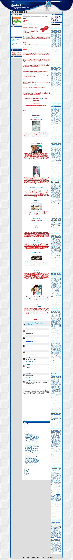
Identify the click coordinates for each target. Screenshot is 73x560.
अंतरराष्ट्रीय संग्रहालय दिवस (54, 162)
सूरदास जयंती (56, 525)
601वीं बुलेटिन (55, 153)
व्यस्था (57, 485)
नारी (55, 316)
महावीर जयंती (55, 395)
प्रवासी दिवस (52, 344)
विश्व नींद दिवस (59, 467)
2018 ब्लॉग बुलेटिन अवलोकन (56, 105)
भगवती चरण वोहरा (58, 378)
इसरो (59, 196)
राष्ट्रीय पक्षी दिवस (57, 431)
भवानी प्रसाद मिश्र (57, 379)
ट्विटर (56, 282)
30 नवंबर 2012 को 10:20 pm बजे (29, 341)
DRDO (60, 547)
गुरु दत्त (53, 245)
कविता (56, 218)
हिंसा (57, 544)
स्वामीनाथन (59, 533)
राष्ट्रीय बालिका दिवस (58, 432)
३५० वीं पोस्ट (55, 149)
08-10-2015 (57, 51)
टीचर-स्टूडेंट (58, 280)
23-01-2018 (56, 114)
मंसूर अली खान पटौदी (53, 387)
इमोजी (51, 195)
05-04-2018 (55, 40)
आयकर (56, 191)
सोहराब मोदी (57, 528)
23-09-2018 (59, 117)
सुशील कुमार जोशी (58, 524)
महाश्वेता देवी (52, 396)
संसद (60, 504)
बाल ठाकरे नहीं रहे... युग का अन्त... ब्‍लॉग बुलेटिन (31, 448)
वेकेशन (59, 483)
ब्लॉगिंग (54, 377)
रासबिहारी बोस (56, 435)
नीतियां (55, 318)
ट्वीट (58, 282)
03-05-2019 (53, 35)
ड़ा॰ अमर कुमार (53, 284)
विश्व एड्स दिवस (37, 323)
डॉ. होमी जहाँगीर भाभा (57, 291)
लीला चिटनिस (54, 444)
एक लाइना (60, 201)
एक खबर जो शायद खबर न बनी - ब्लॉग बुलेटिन (31, 459)
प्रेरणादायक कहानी (57, 346)
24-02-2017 (55, 120)
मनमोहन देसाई (59, 389)
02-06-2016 (57, 31)
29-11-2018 (53, 144)
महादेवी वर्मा (56, 393)
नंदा (54, 312)
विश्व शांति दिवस (55, 477)
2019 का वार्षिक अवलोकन (57, 106)
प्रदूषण (52, 343)
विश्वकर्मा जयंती (57, 481)
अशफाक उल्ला (58, 183)
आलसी (57, 192)
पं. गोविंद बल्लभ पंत (56, 321)
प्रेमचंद (53, 346)
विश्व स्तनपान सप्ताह (54, 478)
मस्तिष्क (54, 392)
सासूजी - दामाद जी (36, 200)
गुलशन (59, 247)
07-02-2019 (55, 46)
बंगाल (53, 353)
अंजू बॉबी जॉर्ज (54, 158)
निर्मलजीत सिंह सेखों (58, 317)
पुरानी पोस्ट (47, 420)
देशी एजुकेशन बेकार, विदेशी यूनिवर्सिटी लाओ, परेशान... (32, 460)
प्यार (51, 341)
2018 (25, 424)
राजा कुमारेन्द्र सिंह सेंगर (15, 43)
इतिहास (59, 194)
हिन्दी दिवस (52, 545)
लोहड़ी (57, 447)
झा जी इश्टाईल (59, 278)
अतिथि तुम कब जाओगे (36, 270)
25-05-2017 (52, 125)
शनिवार (59, 486)
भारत (56, 380)
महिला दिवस (56, 396)
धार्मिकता (55, 311)
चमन (52, 255)
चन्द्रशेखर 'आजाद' (55, 254)
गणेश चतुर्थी (56, 240)
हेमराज (55, 546)
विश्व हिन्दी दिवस (53, 479)
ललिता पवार (57, 441)
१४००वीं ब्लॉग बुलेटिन (53, 79)
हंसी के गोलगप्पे (57, 534)
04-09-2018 (55, 38)
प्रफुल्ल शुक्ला (58, 343)
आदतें (55, 189)
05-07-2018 (57, 41)
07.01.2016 (53, 49)
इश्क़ (51, 196)
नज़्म (55, 313)
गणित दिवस (52, 240)
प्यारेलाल (54, 341)
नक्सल (56, 312)
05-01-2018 (57, 39)
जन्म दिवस (53, 266)
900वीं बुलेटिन (56, 157)
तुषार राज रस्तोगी (58, 295)
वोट (51, 485)
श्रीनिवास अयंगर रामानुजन (53, 501)
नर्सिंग (58, 314)
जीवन (60, 274)
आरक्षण (52, 192)
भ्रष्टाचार (52, 386)
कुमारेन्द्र (59, 225)
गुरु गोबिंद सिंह (59, 244)
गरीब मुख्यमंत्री (56, 241)
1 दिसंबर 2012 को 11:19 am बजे (29, 385)
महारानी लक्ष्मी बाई (58, 394)
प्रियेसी (55, 345)
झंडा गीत (53, 277)
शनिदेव (56, 486)
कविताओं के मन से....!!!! (40, 119)
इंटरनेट (55, 193)
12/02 (59, 69)
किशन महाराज (57, 223)
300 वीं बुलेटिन (57, 146)
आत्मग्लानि (53, 189)
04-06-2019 (57, 37)
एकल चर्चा (58, 202)
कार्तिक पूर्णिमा (57, 222)
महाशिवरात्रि (59, 395)
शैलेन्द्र (57, 497)
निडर (57, 316)
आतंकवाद (57, 188)
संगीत (55, 503)
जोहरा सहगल (56, 276)
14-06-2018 (52, 77)
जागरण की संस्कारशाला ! (36, 240)
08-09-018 (60, 50)
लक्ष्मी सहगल (59, 439)
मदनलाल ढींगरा (59, 388)
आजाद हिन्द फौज (56, 187)
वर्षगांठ (52, 450)
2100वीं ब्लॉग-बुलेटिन (54, 110)
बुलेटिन (57, 364)
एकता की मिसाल (54, 202)
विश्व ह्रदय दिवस (53, 481)
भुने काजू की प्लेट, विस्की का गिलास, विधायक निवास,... (32, 461)
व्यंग (53, 485)
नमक (57, 313)
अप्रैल (26, 473)
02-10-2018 (53, 33)
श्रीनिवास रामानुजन (59, 501)
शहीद (52, 489)
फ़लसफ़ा (53, 350)
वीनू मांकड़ (60, 482)
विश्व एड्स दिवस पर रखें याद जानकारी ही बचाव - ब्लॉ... (32, 434)
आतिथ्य (60, 188)
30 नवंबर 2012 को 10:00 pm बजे (29, 333)
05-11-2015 (55, 42)
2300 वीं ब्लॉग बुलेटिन (58, 118)
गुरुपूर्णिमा (59, 246)
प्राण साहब (52, 345)
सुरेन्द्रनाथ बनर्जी (57, 523)
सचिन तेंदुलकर (59, 505)
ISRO (60, 549)
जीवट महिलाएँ (58, 274)
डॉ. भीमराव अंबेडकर (59, 288)
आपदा (57, 190)
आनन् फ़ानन (54, 190)
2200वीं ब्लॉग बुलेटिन (56, 113)
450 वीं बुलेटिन (57, 150)
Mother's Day (56, 550)
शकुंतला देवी (60, 485)
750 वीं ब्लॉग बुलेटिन (54, 155)
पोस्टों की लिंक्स (54, 340)
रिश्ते (56, 437)
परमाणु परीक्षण (58, 325)
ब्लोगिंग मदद (58, 377)
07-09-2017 (59, 48)
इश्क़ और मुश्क (54, 196)
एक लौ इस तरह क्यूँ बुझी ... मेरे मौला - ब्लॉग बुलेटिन (32, 439)
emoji (53, 548)
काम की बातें (53, 221)
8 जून (58, 155)
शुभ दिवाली (59, 495)
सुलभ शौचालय (53, 524)
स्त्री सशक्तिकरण (54, 530)
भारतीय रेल (52, 381)
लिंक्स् (51, 444)
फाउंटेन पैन (56, 350)
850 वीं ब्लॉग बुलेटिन (59, 156)
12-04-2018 (59, 67)
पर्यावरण (56, 326)
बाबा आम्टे (60, 357)
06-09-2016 (59, 44)
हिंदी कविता (53, 542)
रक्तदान (60, 415)
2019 (25, 423)
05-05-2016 (59, 40)
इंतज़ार (57, 193)
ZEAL (38, 189)
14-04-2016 (59, 76)
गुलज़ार (56, 247)
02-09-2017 (59, 32)
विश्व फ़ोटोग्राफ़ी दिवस (55, 472)
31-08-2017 (56, 148)
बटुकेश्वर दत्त (59, 354)
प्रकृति (53, 342)
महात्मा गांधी (52, 393)
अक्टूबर (27, 467)
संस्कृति (56, 505)
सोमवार (59, 527)
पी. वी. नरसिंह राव (55, 332)
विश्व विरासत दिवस (55, 476)
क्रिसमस (55, 235)
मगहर (60, 387)
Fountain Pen (57, 549)
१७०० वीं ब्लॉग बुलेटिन (56, 88)
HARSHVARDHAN (29, 329)
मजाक (54, 388)
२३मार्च (58, 119)
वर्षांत (54, 450)
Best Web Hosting (44, 557)
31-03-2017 (59, 147)
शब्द (51, 487)
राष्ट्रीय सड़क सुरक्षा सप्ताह (56, 434)
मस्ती (56, 392)
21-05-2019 (57, 108)
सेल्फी (51, 526)
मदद (56, 388)
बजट (53, 354)
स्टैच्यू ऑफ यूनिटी (57, 529)
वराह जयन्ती (55, 449)
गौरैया (57, 252)
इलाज (57, 195)
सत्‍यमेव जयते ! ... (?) (39, 143)
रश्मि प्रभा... (13, 41)
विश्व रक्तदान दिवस (55, 475)
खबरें (59, 235)
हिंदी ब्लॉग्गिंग (60, 543)
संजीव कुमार (58, 503)
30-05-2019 (57, 144)
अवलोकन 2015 (57, 182)
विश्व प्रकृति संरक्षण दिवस (54, 471)
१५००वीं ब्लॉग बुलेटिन (56, 82)
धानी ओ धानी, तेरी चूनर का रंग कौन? (36, 252)
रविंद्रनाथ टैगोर (56, 417)
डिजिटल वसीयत (58, 284)
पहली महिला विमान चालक (55, 329)
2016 (25, 426)
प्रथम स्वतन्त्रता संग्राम (57, 342)
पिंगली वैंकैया (56, 331)
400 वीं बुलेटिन (52, 150)
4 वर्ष (59, 149)
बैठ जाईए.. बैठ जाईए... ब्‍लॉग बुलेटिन (30, 444)
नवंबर (26, 433)
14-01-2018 (56, 75)
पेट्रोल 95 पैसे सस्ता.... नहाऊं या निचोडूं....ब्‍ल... (31, 450)
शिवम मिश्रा (41, 323)
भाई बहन (53, 380)
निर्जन (55, 317)
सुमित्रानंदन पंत (52, 523)
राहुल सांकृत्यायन (55, 436)
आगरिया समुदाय (57, 184)
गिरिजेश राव (52, 242)
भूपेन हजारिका (54, 385)
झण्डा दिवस (55, 278)
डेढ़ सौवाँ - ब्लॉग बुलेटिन (57, 285)
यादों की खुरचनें (53, 413)
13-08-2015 (59, 72)
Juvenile (53, 550)
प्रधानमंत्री (55, 343)
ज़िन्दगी (52, 274)
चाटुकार (53, 256)
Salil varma (55, 551)
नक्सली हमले (52, 313)
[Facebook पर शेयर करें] (39, 322)
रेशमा (53, 439)
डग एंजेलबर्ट (60, 283)
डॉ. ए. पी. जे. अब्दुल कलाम (58, 287)
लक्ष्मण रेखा (56, 439)
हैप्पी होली (58, 546)
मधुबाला (56, 389)
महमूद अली (59, 392)
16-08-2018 (59, 84)
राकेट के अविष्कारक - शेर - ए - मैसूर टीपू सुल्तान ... (32, 446)
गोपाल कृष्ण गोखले (53, 250)
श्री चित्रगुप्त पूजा (55, 499)
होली (60, 546)
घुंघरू (54, 253)
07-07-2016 (57, 47)
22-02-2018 (55, 111)
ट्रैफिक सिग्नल (52, 282)
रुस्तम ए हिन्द (53, 438)
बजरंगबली (56, 354)
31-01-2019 (55, 147)
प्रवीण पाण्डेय (27, 350)
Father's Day (52, 549)
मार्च (26, 474)
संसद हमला (53, 505)
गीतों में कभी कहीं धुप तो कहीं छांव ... (30, 435)
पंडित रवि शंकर (58, 323)
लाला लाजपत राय (59, 442)
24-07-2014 (52, 121)
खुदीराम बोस (52, 236)
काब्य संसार (40, 220)
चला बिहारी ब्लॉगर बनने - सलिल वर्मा (16, 39)
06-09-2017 (53, 45)
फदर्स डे (60, 349)
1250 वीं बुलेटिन (58, 70)
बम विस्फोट (55, 355)
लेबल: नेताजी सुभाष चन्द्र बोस (54, 445)
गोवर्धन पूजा (53, 251)
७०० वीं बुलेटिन (59, 154)
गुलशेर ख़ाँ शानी (56, 248)
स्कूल (59, 528)
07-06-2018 (53, 47)
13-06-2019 (55, 72)
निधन (52, 317)
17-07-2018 (59, 86)
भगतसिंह (54, 378)
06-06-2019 (57, 43)
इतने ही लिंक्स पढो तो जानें (28, 457)
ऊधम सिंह (56, 200)
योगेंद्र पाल (54, 415)
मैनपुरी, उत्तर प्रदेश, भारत (28, 324)
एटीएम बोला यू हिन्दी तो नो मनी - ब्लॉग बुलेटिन (31, 462)
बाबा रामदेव (57, 358)
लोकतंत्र (55, 446)
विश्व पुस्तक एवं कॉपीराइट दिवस (58, 469)
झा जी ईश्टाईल (54, 279)
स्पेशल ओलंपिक (58, 530)
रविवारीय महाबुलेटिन (55, 418)
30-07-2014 (55, 145)
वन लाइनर (52, 448)
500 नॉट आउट (55, 151)
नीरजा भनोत (58, 318)
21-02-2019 (59, 107)
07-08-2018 (55, 48)
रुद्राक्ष (58, 437)
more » (37, 159)
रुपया (60, 437)
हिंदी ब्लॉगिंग (57, 543)
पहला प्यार (59, 327)
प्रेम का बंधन (60, 345)
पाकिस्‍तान (58, 330)
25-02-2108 (59, 124)
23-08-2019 (55, 117)
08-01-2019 (57, 49)
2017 (25, 425)
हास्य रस (55, 541)
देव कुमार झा (13, 40)
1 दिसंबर (27, 323)
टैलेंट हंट (59, 281)
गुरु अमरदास (56, 244)
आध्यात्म (58, 189)
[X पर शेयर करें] (38, 322)
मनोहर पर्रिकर (60, 390)
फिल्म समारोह (57, 351)
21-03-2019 (53, 108)
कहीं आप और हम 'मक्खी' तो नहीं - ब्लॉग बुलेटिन (31, 440)
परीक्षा (54, 326)
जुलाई (26, 470)
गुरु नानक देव (57, 245)
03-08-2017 (57, 35)
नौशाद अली (59, 320)
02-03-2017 (53, 31)
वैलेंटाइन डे (55, 484)
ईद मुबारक (53, 197)
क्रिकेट (53, 235)
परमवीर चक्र (53, 325)
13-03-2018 (56, 71)
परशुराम (52, 326)
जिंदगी (57, 273)
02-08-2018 (55, 32)
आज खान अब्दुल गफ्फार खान (56, 186)
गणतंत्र (57, 238)
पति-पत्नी (54, 324)
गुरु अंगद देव (52, 244)
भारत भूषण (59, 380)
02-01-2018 (55, 30)
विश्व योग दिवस (56, 474)
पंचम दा (52, 322)
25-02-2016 (55, 124)
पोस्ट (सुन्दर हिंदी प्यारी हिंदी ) (36, 218)
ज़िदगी (59, 273)
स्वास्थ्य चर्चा (52, 534)
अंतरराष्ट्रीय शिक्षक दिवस (57, 161)
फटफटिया (52, 349)
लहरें (39, 254)
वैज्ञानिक (52, 484)
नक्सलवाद (59, 312)
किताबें (60, 222)
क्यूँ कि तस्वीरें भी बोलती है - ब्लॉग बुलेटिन (30, 458)
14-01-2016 (52, 75)
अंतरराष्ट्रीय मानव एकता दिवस (57, 159)
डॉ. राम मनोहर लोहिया (54, 289)
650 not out (55, 154)
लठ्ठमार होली (56, 440)
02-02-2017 (59, 30)
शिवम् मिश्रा (13, 45)
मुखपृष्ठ (13, 1)
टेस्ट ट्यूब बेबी (56, 281)
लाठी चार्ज (60, 441)
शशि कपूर (60, 487)
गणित (59, 239)
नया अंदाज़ (52, 314)
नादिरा (59, 315)
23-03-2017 (59, 115)
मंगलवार (59, 386)
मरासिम (37, 283)
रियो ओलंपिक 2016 (53, 437)
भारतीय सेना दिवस (57, 382)
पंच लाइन (59, 321)
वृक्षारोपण (57, 483)
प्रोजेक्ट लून (57, 347)
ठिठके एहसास (56, 283)
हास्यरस (58, 541)
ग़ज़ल (54, 238)
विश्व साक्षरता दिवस (59, 477)
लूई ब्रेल (58, 444)
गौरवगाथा (55, 252)
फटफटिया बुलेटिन (56, 349)
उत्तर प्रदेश (59, 197)
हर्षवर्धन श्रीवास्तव (14, 47)
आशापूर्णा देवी (60, 192)
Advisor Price (39, 557)
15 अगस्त (52, 80)
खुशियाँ (53, 237)
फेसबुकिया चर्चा (54, 352)
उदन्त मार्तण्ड (55, 198)
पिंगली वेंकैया (53, 331)
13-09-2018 (52, 73)
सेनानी (59, 525)
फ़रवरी (26, 475)
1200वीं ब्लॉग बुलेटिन (53, 70)
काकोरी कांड (55, 220)
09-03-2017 (59, 52)
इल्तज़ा (59, 195)
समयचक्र (39, 306)
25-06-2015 (56, 125)
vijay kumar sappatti (29, 380)
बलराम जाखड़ (58, 355)
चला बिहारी (57, 255)
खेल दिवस (56, 237)
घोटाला (56, 253)
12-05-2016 (52, 68)
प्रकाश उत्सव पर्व (57, 341)
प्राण (59, 344)
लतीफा (52, 441)
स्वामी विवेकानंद (54, 533)
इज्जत (57, 194)
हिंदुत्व (55, 544)
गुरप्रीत (59, 243)
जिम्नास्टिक (55, 274)
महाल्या (52, 395)
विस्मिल (55, 482)
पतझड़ (52, 324)
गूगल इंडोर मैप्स (55, 249)
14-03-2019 (55, 76)
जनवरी (26, 476)
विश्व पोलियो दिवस (58, 470)
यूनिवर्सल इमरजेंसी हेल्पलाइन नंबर (57, 414)
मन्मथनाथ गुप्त (56, 391)
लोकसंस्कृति (55, 447)
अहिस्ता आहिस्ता (36, 282)
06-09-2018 (57, 45)
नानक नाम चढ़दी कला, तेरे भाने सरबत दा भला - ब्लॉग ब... (33, 437)
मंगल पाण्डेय (55, 386)
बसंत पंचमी (59, 356)
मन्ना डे (53, 391)
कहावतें (58, 219)
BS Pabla (57, 547)
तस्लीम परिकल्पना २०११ (54, 293)
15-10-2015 (57, 81)
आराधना (54, 192)
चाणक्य (55, 256)
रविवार (60, 417)
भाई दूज (60, 379)
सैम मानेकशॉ (57, 526)
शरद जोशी (57, 487)
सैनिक (54, 526)
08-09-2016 (53, 51)
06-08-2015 (55, 44)
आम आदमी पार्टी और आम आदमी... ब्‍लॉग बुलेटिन (31, 441)
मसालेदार (52, 392)
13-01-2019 (52, 71)
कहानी (55, 219)
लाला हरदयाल (53, 443)
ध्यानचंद (52, 312)
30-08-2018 (59, 145)
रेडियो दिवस (58, 438)
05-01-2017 (53, 39)
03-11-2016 (55, 36)
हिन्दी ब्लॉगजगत (55, 545)
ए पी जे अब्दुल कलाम (56, 201)
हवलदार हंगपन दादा (56, 539)
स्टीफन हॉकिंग (52, 529)
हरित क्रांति (55, 535)
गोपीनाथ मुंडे (57, 250)
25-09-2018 (59, 126)
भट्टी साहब (52, 379)
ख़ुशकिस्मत (56, 236)
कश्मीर (52, 219)
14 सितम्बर (59, 74)
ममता (59, 391)
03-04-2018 (55, 34)
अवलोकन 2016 (53, 183)
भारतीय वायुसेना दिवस (57, 381)
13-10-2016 (56, 73)
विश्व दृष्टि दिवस (55, 467)
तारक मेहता (59, 293)
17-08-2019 (57, 87)
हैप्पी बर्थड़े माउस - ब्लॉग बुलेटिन (29, 447)
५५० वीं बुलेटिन (57, 152)
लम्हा (54, 441)
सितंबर (26, 468)
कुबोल (55, 225)
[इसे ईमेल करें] (36, 322)
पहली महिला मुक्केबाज (59, 328)
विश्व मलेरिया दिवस (57, 473)
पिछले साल (41, 98)
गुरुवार (52, 247)
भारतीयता (57, 383)
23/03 (52, 118)
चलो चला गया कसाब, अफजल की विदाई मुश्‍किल (31, 445)
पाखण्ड (60, 330)
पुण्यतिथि (56, 333)
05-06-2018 (53, 41)
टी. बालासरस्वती (54, 280)
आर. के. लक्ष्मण (59, 191)
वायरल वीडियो (55, 451)
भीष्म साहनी (60, 384)
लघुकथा (53, 440)
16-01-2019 (57, 83)
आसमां (52, 193)
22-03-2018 (59, 111)
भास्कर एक (56, 384)
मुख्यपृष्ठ (36, 419)
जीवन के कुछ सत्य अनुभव (55, 275)
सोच (59, 526)
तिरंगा (54, 294)
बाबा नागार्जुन (53, 358)
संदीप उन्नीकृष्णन (55, 504)
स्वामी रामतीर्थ (60, 532)
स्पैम (55, 531)
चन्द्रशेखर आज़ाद (59, 254)
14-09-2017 (59, 78)
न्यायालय (52, 321)
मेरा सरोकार (38, 242)
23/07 (54, 118)
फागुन (58, 350)
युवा (57, 413)
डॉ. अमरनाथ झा (57, 286)
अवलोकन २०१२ (59, 180)
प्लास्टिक (59, 348)
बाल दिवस (53, 360)
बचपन (56, 353)
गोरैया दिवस (60, 250)
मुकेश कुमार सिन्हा (28, 364)
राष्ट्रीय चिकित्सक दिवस (55, 430)
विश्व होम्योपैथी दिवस (58, 480)
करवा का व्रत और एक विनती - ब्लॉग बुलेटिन (31, 464)
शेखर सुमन (57, 496)
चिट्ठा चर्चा (54, 257)
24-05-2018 (59, 120)
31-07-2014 (52, 148)
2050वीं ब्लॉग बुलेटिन (55, 107)
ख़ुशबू (58, 236)
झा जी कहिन (58, 279)
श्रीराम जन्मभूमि (53, 502)
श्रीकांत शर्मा (53, 500)
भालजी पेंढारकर (52, 384)
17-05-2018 (55, 86)
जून (26, 471)
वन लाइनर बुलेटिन (57, 448)
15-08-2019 (53, 81)
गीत (55, 242)
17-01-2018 (58, 85)
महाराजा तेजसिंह (59, 393)
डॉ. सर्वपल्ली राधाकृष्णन (56, 290)
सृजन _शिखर (38, 272)
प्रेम (57, 345)
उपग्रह (58, 198)
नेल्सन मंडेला (55, 320)
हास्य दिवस (52, 541)
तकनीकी (59, 292)
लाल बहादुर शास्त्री (54, 442)
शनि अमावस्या (53, 486)
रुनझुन (37, 164)
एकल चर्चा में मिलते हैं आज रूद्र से (29, 449)
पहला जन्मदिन (56, 327)
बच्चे (58, 353)
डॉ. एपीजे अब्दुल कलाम (54, 288)
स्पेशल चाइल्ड (52, 531)
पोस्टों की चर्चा (57, 338)
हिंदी (60, 541)
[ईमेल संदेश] (35, 322)
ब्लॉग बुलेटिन (19, 5)
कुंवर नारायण (54, 224)
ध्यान (59, 311)
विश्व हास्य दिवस (58, 478)
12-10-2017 (55, 69)
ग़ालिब (59, 241)
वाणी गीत (13, 44)
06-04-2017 (53, 43)
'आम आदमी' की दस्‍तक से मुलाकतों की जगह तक (31, 438)
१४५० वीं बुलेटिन (58, 79)
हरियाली (58, 535)
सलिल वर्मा (52, 513)
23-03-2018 (52, 116)
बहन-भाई (55, 357)
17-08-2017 (53, 87)
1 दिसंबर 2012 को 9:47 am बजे (29, 361)
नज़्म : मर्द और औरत (36, 117)
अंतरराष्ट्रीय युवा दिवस (53, 160)
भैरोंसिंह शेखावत (58, 385)
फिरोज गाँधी (54, 351)
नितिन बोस (60, 316)
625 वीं (58, 153)
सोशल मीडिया (53, 528)
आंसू (51, 184)
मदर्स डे (53, 389)
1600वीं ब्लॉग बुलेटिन (53, 85)
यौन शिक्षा (57, 415)
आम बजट (53, 191)
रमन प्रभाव (52, 417)
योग (51, 415)
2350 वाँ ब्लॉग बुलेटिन (54, 119)
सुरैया (60, 523)
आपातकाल (60, 190)
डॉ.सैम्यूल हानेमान (53, 292)
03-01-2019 (57, 33)
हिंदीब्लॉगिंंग (53, 544)
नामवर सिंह (53, 316)
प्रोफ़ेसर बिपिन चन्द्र (55, 348)
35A (57, 149)
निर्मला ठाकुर (52, 318)
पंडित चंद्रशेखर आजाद (56, 322)
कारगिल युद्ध (56, 221)
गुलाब (59, 248)
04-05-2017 (53, 37)
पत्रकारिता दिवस (59, 324)
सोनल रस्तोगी (52, 527)
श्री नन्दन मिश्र (59, 499)
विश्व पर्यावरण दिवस (54, 468)
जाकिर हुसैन (55, 273)
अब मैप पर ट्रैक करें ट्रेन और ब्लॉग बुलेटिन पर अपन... (32, 436)
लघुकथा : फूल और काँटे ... (36, 304)
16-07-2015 (55, 84)
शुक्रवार (55, 495)
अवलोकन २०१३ (55, 181)
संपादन (58, 504)
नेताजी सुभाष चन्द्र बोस (57, 319)
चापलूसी (58, 256)
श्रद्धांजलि (56, 498)
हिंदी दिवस (58, 542)
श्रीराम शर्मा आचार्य (58, 502)
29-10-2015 (59, 143)
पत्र (56, 324)
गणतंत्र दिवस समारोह (56, 239)
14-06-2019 (56, 77)
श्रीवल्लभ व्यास (52, 503)
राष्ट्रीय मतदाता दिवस (54, 433)
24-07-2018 (56, 121)
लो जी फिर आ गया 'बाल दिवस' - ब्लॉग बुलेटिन (31, 451)
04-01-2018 (59, 36)
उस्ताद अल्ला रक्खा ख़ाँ (56, 199)
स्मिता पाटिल (59, 531)
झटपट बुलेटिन (56, 277)
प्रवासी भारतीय (56, 344)
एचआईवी (30, 323)
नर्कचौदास (56, 314)
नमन (59, 313)
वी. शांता (57, 482)
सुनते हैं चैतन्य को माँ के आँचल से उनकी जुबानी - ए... (32, 456)
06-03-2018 (59, 42)
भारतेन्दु (59, 383)
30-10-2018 (53, 146)
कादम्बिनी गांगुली (59, 220)
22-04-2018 (52, 112)
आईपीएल (54, 184)
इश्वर (57, 196)
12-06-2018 (56, 68)
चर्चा (54, 255)
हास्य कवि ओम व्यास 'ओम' (57, 540)
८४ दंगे (55, 156)
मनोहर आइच (56, 390)
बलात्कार (52, 356)
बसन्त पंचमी (52, 357)
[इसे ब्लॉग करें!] (37, 322)
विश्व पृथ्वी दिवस (53, 470)
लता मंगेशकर (59, 440)
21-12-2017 (55, 109)
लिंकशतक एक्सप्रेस (58, 443)
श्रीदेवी (59, 500)
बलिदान (55, 356)
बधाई (51, 355)
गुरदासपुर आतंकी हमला (55, 243)
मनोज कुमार (52, 390)
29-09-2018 (55, 143)
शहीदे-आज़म (55, 490)
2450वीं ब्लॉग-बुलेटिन (56, 123)
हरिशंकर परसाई (58, 536)
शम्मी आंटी (54, 487)
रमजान (59, 416)
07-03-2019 (59, 46)
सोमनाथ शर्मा (56, 527)
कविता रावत (60, 218)
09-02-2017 (55, 52)
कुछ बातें (57, 224)
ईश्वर (56, 197)
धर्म (53, 311)
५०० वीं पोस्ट (59, 151)
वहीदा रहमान (57, 450)
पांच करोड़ (55, 330)
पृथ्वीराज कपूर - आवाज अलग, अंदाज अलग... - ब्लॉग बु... (33, 463)
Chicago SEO (35, 557)
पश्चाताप (53, 327)
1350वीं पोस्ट (55, 74)
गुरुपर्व (56, 246)
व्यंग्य (55, 485)
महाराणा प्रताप (53, 394)
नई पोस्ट (24, 420)
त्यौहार (59, 296)
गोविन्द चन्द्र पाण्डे (57, 251)
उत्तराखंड (52, 198)
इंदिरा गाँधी (60, 193)
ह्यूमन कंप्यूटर (54, 547)
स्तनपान (60, 529)
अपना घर (38, 202)
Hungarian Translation (50, 557)
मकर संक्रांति (58, 387)
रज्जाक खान (57, 416)
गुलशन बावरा (52, 248)
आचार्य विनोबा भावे (57, 185)
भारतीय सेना (52, 382)
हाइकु (59, 539)
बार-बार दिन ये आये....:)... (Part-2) (36, 162)
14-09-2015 (55, 78)
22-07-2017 (56, 112)
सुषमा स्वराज (52, 525)
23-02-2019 (55, 115)
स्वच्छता (52, 532)
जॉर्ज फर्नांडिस (52, 276)
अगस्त (26, 469)
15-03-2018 (55, 80)
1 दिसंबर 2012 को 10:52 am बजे (29, 377)
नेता (51, 319)
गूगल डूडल (59, 249)
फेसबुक (60, 351)
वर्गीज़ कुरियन (59, 449)
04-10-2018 (59, 38)
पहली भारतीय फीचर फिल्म (53, 328)
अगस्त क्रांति (57, 166)
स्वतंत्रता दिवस (55, 532)
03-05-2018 (59, 34)
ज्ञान (60, 276)
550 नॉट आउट (53, 152)
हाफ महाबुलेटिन (52, 540)
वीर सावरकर (53, 483)
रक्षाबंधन (53, 416)
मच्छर (52, 388)
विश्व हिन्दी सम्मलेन (57, 479)
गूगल (51, 249)
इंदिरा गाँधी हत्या (53, 194)
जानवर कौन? (36, 141)
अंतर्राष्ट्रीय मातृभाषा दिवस (57, 164)
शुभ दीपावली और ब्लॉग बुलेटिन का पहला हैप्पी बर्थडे (32, 452)
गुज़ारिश (58, 242)
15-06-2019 (59, 80)
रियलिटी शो (59, 436)
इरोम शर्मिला (55, 195)
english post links (57, 548)
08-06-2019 (56, 50)
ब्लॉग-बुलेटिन (57, 376)
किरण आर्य (53, 223)
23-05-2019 (56, 116)
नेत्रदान (52, 320)
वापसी (52, 451)
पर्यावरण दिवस (60, 326)
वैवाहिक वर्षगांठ (59, 484)
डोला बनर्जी (57, 292)
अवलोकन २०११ (53, 180)
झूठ (51, 280)
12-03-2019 (55, 67)
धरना (51, 311)
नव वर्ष (54, 315)
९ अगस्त (53, 157)
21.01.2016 (59, 109)
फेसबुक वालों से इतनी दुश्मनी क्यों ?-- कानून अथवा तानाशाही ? (36, 187)
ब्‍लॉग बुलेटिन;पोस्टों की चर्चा (54, 374)
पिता (59, 331)
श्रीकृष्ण (57, 500)
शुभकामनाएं (52, 496)
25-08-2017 (55, 126)
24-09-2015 (55, 122)
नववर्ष (56, 315)
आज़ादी (54, 188)
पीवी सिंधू (58, 332)
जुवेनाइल (59, 275)
